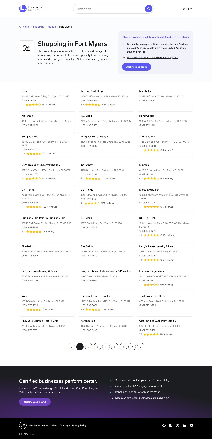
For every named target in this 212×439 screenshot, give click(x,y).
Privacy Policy (79, 425)
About (55, 425)
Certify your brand (137, 66)
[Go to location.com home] (32, 8)
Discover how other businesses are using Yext (152, 57)
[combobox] (113, 9)
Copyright (65, 425)
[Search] (148, 8)
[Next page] (140, 346)
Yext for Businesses (39, 425)
